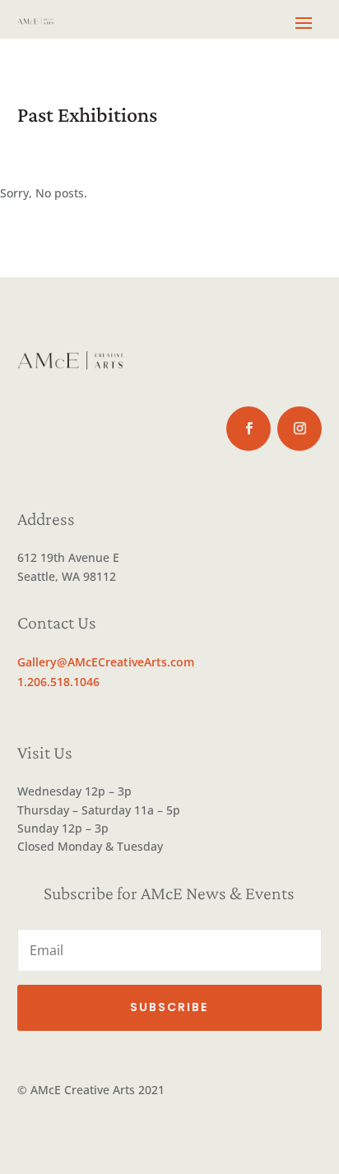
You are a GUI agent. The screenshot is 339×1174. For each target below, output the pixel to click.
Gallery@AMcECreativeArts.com (105, 662)
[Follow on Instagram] (299, 428)
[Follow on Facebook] (248, 428)
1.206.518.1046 (58, 681)
